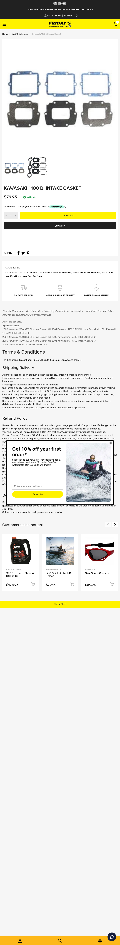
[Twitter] (23, 253)
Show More (60, 604)
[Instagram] (60, 3)
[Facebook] (55, 3)
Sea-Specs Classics (97, 573)
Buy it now (60, 225)
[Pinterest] (28, 253)
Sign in (58, 16)
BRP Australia (13, 569)
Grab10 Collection (28, 272)
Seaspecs (90, 569)
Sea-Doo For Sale (32, 276)
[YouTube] (64, 3)
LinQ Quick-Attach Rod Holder (60, 575)
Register (68, 16)
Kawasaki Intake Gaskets (86, 272)
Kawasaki (44, 272)
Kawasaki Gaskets (61, 272)
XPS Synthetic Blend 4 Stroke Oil (20, 575)
